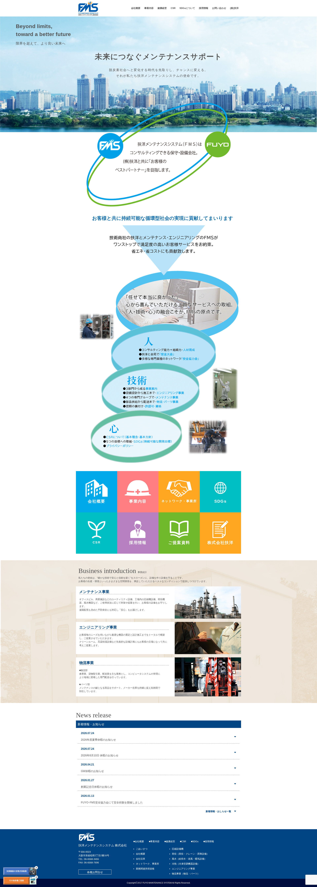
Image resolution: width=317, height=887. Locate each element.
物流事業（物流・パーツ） (186, 873)
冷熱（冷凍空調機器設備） (186, 864)
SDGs (195, 841)
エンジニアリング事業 (183, 869)
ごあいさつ (141, 849)
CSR (173, 8)
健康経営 (162, 8)
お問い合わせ (219, 8)
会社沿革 (140, 859)
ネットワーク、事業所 (147, 864)
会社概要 (135, 8)
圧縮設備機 (177, 849)
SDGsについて (187, 8)
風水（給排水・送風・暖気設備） (189, 859)
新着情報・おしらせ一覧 (218, 811)
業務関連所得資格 (145, 869)
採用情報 (203, 8)
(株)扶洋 (234, 8)
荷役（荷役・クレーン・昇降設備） (190, 854)
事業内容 (149, 8)
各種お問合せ (95, 872)
